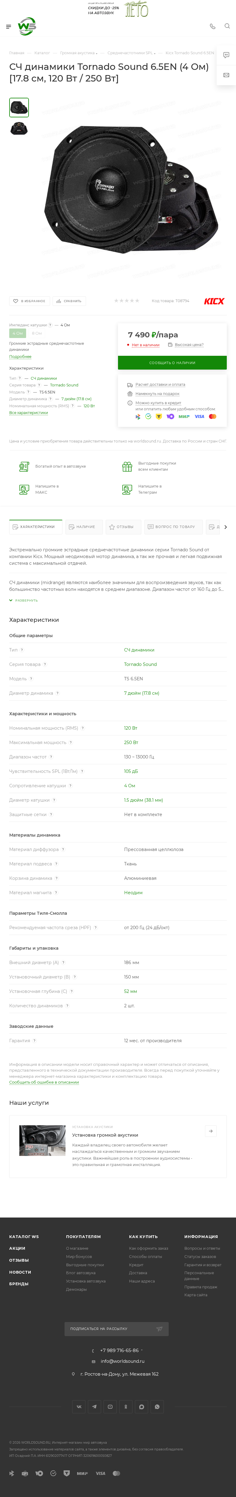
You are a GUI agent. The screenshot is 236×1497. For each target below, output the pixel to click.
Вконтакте (78, 1406)
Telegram (94, 1406)
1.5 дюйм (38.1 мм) (143, 800)
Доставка (138, 1273)
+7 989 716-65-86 (119, 1350)
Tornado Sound (64, 385)
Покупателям (83, 1236)
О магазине (77, 1248)
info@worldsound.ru (122, 1361)
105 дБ (131, 771)
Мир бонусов (79, 1256)
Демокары (76, 1289)
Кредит (136, 1265)
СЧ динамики (44, 378)
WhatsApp (157, 1406)
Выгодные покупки (85, 1265)
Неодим (133, 892)
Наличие (86, 527)
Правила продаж (200, 1287)
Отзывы (125, 527)
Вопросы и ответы (202, 1248)
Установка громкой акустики (105, 1135)
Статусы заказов (200, 1256)
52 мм (130, 991)
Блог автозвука (81, 1273)
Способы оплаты (145, 1256)
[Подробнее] (211, 1131)
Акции (17, 1248)
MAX (141, 1406)
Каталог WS (24, 1236)
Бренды (19, 1284)
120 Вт (89, 406)
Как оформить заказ (148, 1248)
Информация (201, 1236)
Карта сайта (195, 1295)
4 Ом (129, 785)
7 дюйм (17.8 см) (76, 399)
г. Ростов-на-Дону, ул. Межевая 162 (120, 1374)
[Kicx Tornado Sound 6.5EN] (131, 190)
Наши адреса (142, 1281)
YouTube (110, 1406)
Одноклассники (125, 1406)
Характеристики (37, 527)
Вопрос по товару (175, 527)
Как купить (143, 1236)
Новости (20, 1272)
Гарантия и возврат (203, 1265)
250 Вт (131, 742)
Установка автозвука (86, 1281)
